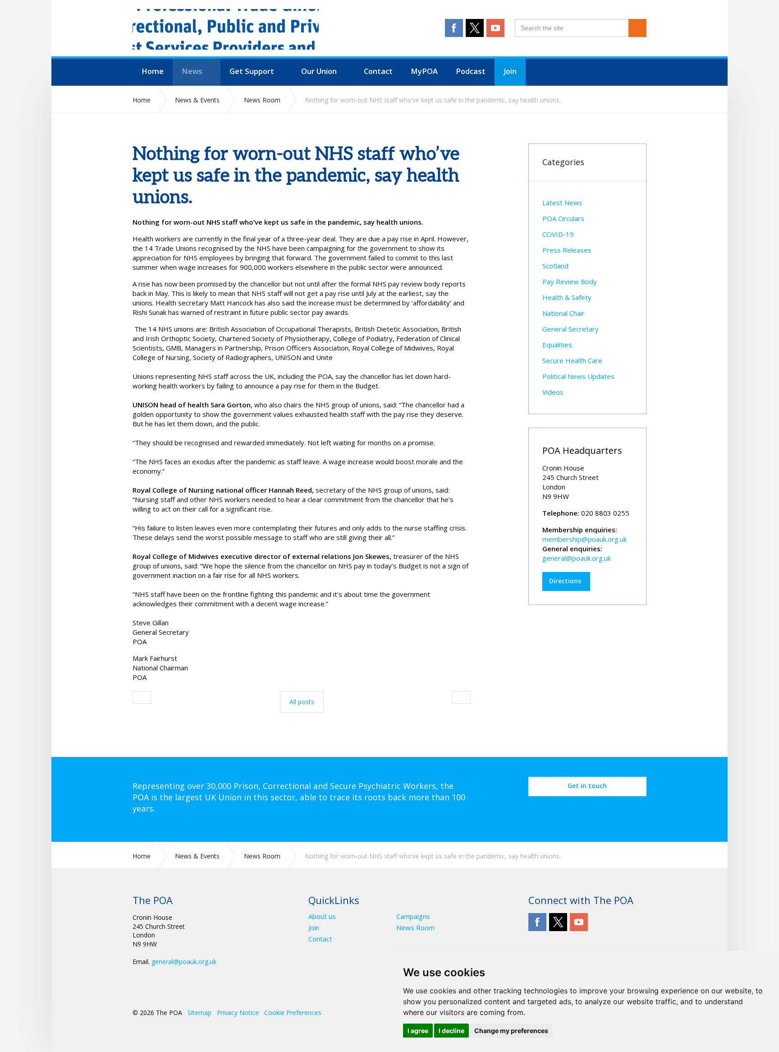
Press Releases (566, 249)
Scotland (555, 265)
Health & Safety (566, 297)
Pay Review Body (569, 281)
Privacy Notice (238, 1012)
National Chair (563, 313)
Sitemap (199, 1012)
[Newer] (461, 697)
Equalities (557, 344)
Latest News (562, 202)
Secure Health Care (572, 360)
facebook (454, 28)
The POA (226, 29)
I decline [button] (451, 1030)
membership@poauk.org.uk (584, 539)
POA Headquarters (582, 450)
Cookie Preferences (292, 1012)
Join (313, 927)
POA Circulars (563, 218)
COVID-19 (558, 234)
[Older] (142, 697)
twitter (475, 28)
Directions (565, 581)
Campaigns (413, 916)
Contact (320, 939)
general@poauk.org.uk (576, 558)
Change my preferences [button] (511, 1030)
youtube (495, 28)
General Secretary (570, 328)
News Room (415, 927)
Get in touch (587, 785)
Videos (553, 392)
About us (322, 916)
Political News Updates (578, 376)
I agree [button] (418, 1030)
